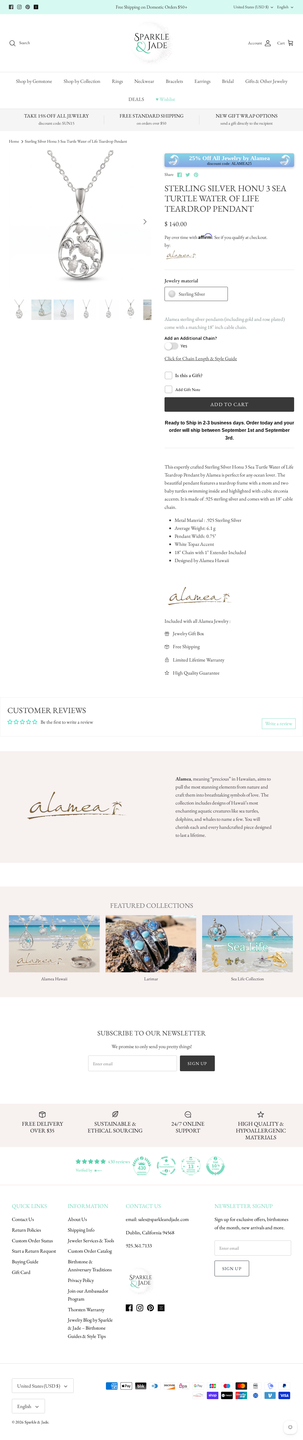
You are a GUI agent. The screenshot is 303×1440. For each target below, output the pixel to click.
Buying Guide (25, 1261)
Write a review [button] (278, 723)
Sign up (197, 1063)
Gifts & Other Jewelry (266, 81)
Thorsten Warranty (86, 1309)
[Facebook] (11, 7)
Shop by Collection (82, 81)
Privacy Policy (81, 1280)
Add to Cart (229, 404)
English (283, 6)
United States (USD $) (250, 6)
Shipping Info (81, 1230)
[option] (80, 221)
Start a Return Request (34, 1251)
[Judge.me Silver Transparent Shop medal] (166, 1165)
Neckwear (144, 81)
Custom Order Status (32, 1240)
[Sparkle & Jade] (152, 43)
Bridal (228, 81)
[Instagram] (19, 7)
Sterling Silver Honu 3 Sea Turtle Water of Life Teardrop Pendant (76, 141)
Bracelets (174, 81)
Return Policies (26, 1230)
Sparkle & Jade (36, 1422)
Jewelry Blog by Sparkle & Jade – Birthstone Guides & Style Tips (90, 1328)
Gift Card (21, 1272)
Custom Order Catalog (90, 1251)
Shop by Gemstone (34, 81)
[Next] (145, 221)
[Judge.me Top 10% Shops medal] (215, 1165)
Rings (117, 81)
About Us (77, 1219)
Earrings (202, 81)
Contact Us (23, 1219)
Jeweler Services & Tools (91, 1240)
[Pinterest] (27, 7)
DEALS (136, 99)
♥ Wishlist (165, 99)
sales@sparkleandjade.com (163, 1219)
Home (14, 141)
